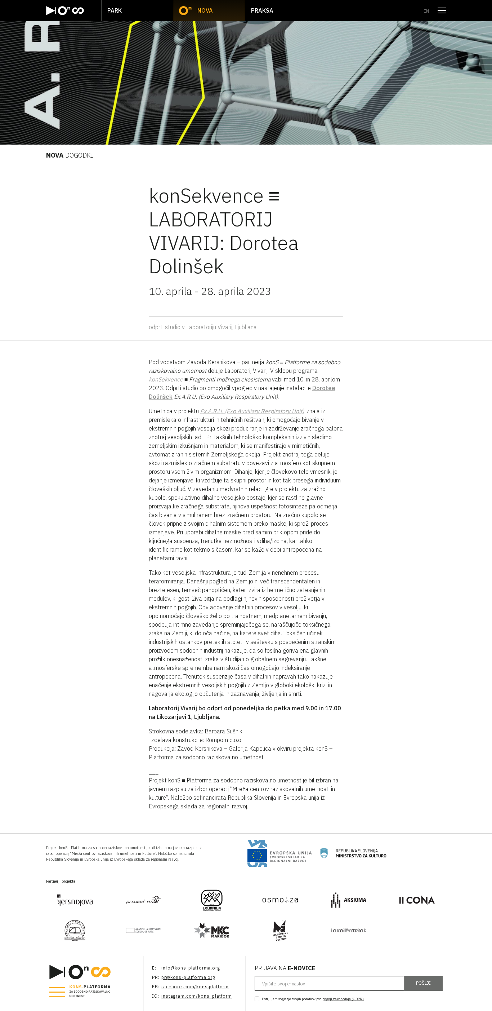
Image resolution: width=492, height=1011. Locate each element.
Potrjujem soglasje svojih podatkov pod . (313, 999)
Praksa (262, 10)
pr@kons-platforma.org (188, 977)
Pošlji (423, 983)
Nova (205, 10)
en (426, 11)
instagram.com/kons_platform (196, 996)
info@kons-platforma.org (190, 968)
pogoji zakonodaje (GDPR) (343, 999)
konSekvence (166, 379)
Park (114, 10)
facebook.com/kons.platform (195, 986)
